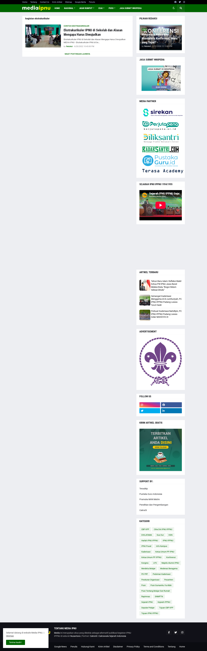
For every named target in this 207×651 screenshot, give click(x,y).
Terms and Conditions (154, 646)
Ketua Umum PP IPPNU (151, 557)
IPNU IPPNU (168, 540)
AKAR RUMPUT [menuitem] (85, 8)
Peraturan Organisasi (150, 580)
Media (57, 633)
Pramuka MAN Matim (149, 499)
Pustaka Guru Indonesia (150, 494)
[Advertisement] (160, 247)
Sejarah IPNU (147, 602)
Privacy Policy (133, 646)
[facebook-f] (169, 632)
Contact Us (44, 2)
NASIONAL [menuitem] (68, 8)
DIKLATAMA (146, 535)
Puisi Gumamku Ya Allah (161, 585)
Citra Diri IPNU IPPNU (163, 529)
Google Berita (80, 2)
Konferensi (171, 557)
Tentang (33, 2)
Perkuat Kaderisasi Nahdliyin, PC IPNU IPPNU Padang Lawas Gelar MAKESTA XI (166, 314)
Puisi (143, 585)
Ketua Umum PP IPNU (164, 552)
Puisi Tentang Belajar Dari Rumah (155, 591)
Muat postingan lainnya (77, 54)
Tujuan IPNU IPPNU (149, 613)
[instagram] (184, 2)
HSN (170, 535)
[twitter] (180, 2)
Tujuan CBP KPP (166, 608)
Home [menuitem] (57, 8)
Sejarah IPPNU (164, 602)
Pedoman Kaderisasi (161, 574)
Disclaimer (118, 646)
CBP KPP (145, 529)
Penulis (92, 2)
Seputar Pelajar (147, 608)
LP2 (155, 563)
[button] (173, 8)
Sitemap (68, 2)
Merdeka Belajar (148, 568)
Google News (60, 646)
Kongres (145, 563)
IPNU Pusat (146, 546)
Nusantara (75, 636)
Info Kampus (161, 546)
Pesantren (168, 580)
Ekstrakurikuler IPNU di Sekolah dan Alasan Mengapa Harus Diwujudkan (93, 32)
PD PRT (144, 574)
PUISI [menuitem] (111, 8)
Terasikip (143, 488)
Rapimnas (145, 596)
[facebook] (175, 2)
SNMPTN (159, 596)
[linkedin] (171, 410)
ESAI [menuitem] (100, 8)
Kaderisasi (145, 552)
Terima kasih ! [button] (15, 642)
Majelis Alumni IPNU (170, 563)
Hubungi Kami (87, 646)
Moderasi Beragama (168, 568)
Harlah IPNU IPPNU (149, 540)
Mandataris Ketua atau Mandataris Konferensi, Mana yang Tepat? (159, 38)
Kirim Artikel (57, 2)
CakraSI (143, 510)
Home (24, 2)
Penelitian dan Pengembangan (153, 505)
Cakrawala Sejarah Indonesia (112, 636)
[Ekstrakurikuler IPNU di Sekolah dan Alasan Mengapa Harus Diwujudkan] (43, 35)
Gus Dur (160, 535)
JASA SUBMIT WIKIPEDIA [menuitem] (131, 8)
